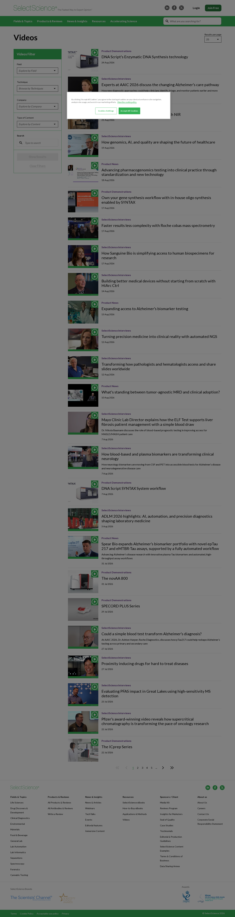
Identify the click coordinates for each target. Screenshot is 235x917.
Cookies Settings (106, 111)
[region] (119, 105)
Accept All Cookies (129, 111)
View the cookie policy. (127, 102)
